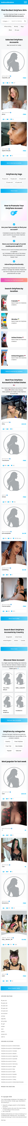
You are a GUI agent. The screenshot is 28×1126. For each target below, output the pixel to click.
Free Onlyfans (18, 741)
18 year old (5, 179)
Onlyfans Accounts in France (8, 1061)
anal (2, 1029)
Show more (14, 191)
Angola (24, 644)
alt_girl (3, 1024)
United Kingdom (7, 640)
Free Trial (8, 746)
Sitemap (3, 1120)
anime (2, 1031)
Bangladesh (9, 637)
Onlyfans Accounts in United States (10, 1046)
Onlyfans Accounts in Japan (8, 1066)
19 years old (14, 179)
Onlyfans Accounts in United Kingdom (11, 1048)
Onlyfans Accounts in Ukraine (8, 1053)
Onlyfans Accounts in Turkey (8, 1079)
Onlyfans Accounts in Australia (9, 1058)
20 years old (22, 179)
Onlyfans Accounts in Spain (8, 1071)
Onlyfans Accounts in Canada (9, 1051)
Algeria (10, 644)
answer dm (4, 1034)
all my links (4, 1021)
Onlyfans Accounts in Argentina (9, 1056)
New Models (18, 746)
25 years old (9, 182)
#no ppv (17, 30)
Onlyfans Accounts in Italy (8, 1069)
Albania (4, 644)
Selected (18, 751)
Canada (23, 640)
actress (15, 186)
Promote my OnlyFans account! (14, 280)
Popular (9, 751)
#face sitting (7, 26)
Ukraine (16, 640)
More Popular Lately (14, 988)
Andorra (17, 644)
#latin (10, 30)
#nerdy (16, 26)
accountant (7, 186)
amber (3, 1026)
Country (7, 741)
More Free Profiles (14, 618)
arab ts (3, 1037)
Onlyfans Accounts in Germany (9, 1064)
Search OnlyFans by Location (14, 371)
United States (18, 637)
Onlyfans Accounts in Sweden (9, 1074)
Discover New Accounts (14, 720)
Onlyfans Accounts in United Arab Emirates (12, 1082)
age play (22, 186)
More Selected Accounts (14, 163)
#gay (22, 26)
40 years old (18, 182)
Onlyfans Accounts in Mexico (8, 1077)
